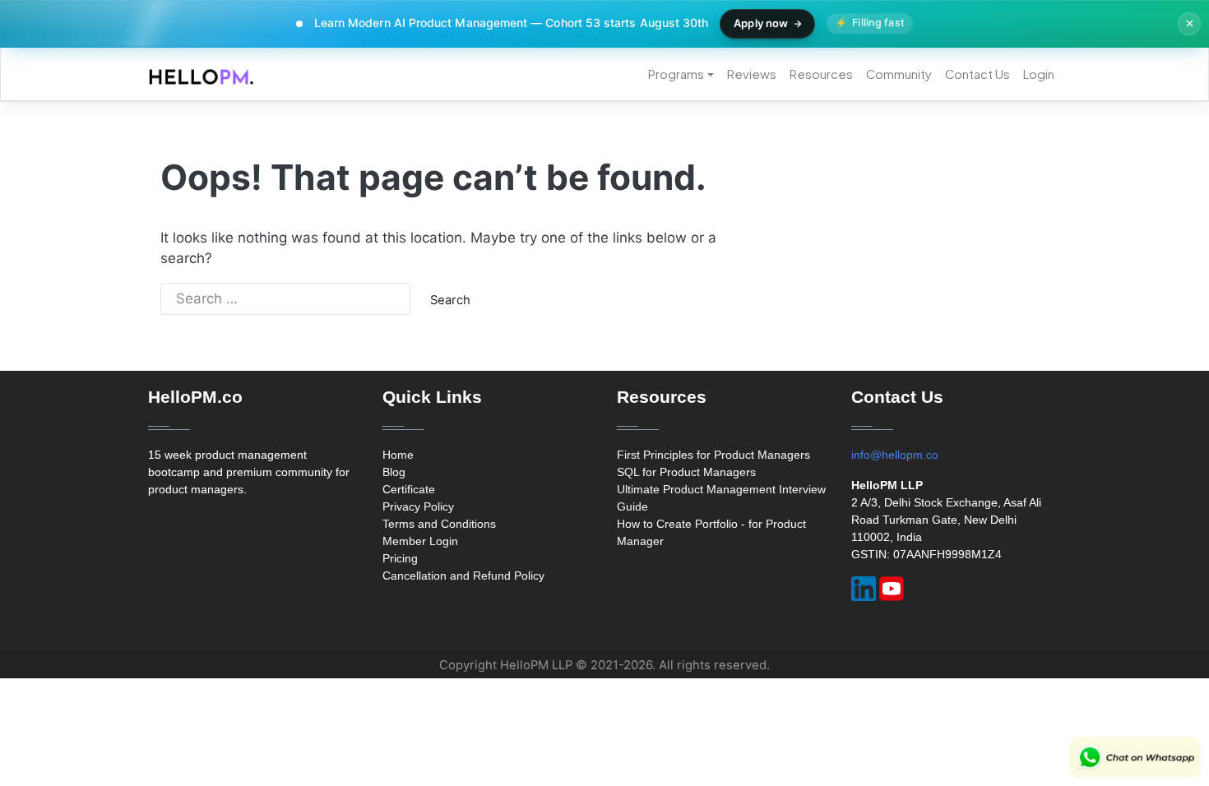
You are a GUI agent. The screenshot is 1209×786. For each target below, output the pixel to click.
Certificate (408, 489)
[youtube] (891, 588)
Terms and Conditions (439, 523)
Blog (393, 472)
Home (398, 454)
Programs (676, 74)
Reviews (751, 74)
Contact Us (977, 74)
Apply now (761, 23)
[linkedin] (863, 588)
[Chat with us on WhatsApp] (1135, 757)
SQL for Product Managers (686, 472)
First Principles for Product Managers (713, 454)
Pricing (400, 558)
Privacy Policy (418, 506)
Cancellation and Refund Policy (463, 575)
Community (899, 74)
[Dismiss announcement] (1189, 23)
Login (1038, 74)
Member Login (420, 541)
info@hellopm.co (894, 454)
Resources (821, 74)
